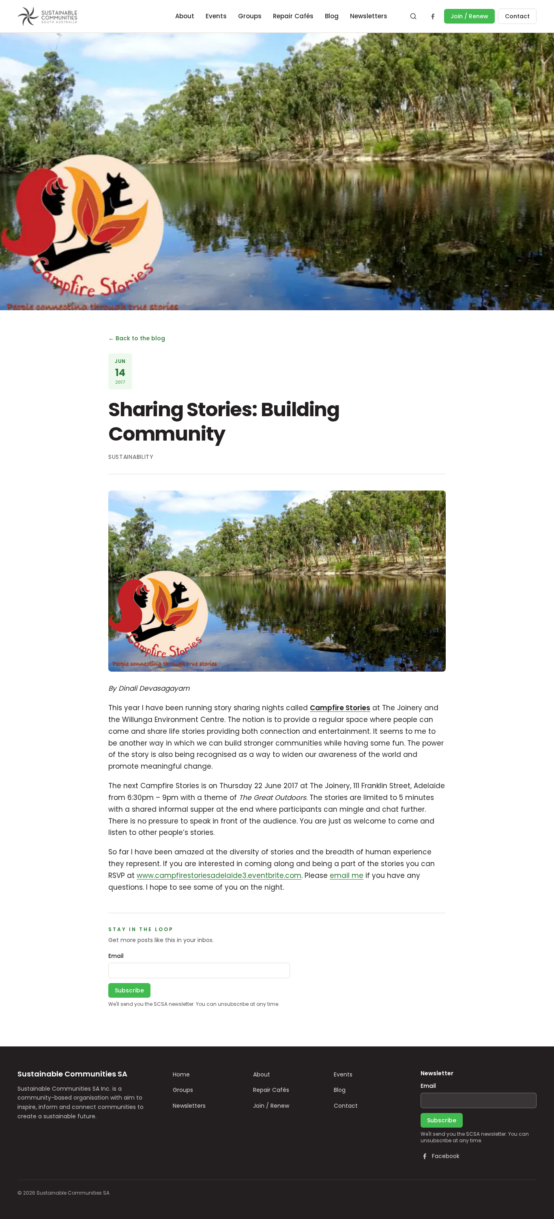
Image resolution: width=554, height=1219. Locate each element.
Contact (517, 16)
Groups (250, 16)
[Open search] (413, 16)
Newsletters (368, 16)
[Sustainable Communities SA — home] (47, 16)
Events (216, 16)
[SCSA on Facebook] (433, 16)
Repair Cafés (293, 16)
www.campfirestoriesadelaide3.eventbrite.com (219, 875)
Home (181, 1074)
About (184, 16)
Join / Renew (469, 16)
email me (346, 875)
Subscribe (129, 990)
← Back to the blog (136, 338)
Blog (332, 16)
